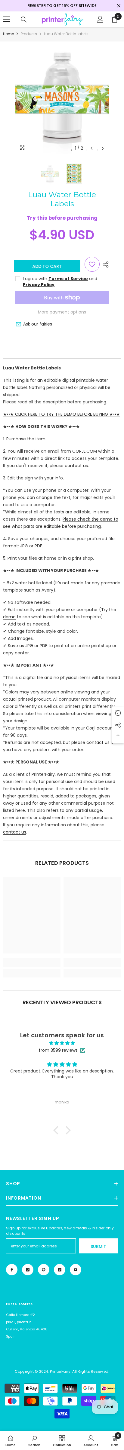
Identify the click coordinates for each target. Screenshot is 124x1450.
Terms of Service (68, 279)
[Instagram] (27, 1269)
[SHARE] (104, 264)
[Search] (23, 19)
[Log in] (100, 19)
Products (29, 33)
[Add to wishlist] (92, 264)
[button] (91, 148)
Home (8, 33)
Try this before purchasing (62, 218)
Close (118, 6)
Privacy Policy (38, 285)
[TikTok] (59, 1269)
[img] (62, 1043)
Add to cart (50, 266)
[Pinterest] (43, 1269)
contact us (76, 466)
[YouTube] (75, 1269)
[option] (62, 97)
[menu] (6, 19)
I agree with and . (60, 282)
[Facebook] (11, 1269)
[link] (31, 962)
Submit (98, 1247)
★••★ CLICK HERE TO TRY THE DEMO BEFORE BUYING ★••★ (61, 414)
